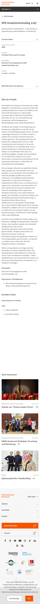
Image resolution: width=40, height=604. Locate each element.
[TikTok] (29, 540)
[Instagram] (24, 540)
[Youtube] (20, 540)
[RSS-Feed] (22, 545)
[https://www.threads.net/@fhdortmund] (10, 540)
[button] (20, 9)
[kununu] (17, 545)
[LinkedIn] (34, 540)
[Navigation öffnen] (37, 3)
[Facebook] (5, 540)
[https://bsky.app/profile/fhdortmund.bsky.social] (15, 540)
